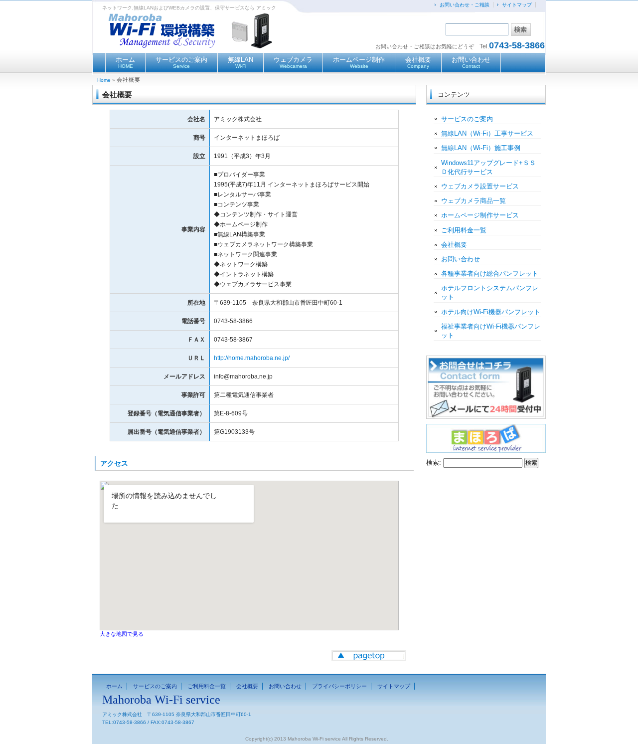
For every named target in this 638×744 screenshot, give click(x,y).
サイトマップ (517, 4)
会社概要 (418, 62)
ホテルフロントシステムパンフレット (489, 292)
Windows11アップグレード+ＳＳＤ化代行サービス (488, 167)
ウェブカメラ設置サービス (480, 186)
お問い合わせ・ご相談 (464, 4)
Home (104, 80)
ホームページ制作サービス (480, 215)
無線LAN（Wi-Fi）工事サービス (487, 133)
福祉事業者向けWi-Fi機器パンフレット (490, 331)
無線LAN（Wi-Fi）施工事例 (480, 148)
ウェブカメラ (293, 62)
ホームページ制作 (359, 62)
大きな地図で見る (122, 634)
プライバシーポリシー (339, 686)
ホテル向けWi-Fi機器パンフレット (490, 312)
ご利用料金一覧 (463, 230)
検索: (433, 462)
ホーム (125, 62)
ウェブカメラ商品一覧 (473, 200)
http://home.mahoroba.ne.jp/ (252, 358)
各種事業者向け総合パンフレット (489, 273)
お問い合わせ (471, 62)
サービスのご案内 (181, 62)
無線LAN (240, 62)
